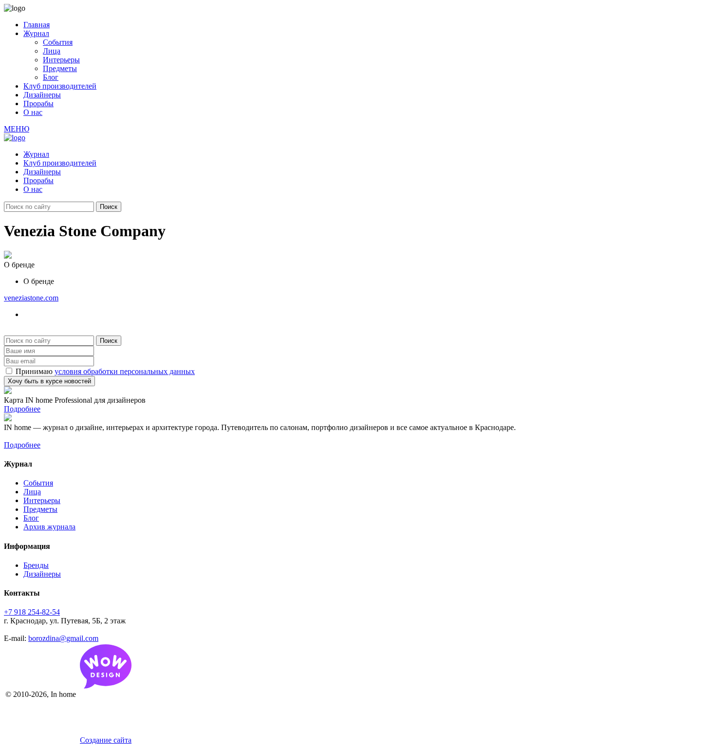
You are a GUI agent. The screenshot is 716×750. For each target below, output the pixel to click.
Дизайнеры (42, 95)
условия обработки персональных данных (125, 371)
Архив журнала (49, 527)
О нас (32, 112)
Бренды (36, 565)
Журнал (36, 33)
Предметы (60, 68)
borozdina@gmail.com (63, 638)
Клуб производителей (59, 86)
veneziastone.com (31, 298)
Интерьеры (61, 60)
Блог (50, 77)
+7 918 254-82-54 (32, 612)
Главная (36, 24)
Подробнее (22, 409)
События (58, 42)
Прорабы (38, 103)
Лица (51, 51)
